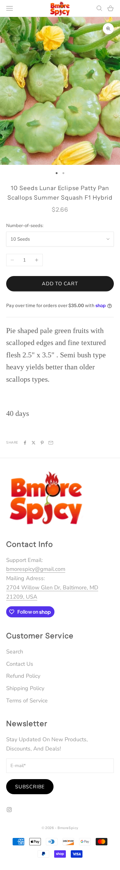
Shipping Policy (25, 688)
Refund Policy (23, 676)
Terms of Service (27, 700)
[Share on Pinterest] (42, 442)
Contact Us (19, 664)
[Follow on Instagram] (9, 810)
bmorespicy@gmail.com (35, 569)
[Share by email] (50, 442)
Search (14, 651)
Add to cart (60, 283)
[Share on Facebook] (24, 442)
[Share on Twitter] (33, 442)
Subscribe (30, 786)
